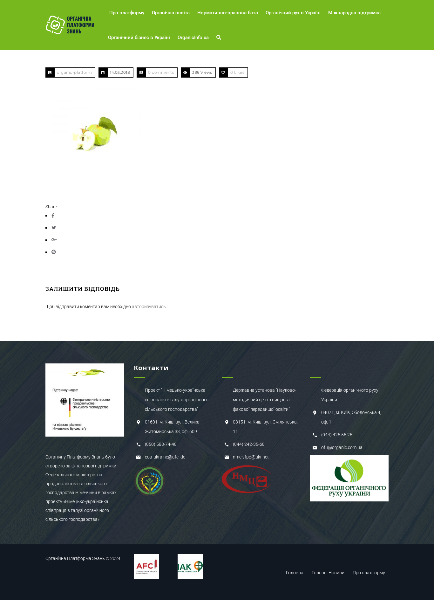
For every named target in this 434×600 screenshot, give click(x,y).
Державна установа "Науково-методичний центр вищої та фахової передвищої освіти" (264, 400)
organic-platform (74, 72)
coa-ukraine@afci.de (165, 456)
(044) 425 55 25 (336, 434)
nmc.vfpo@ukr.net (251, 456)
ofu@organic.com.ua (342, 447)
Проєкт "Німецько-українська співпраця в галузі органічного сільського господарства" (176, 400)
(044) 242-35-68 (249, 444)
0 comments (161, 72)
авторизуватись (149, 306)
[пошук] (219, 37)
